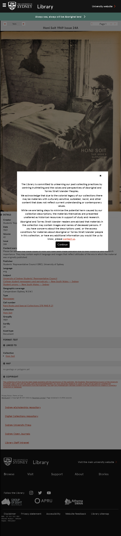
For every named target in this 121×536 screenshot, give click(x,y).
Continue (63, 244)
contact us (69, 239)
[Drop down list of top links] (5, 4)
